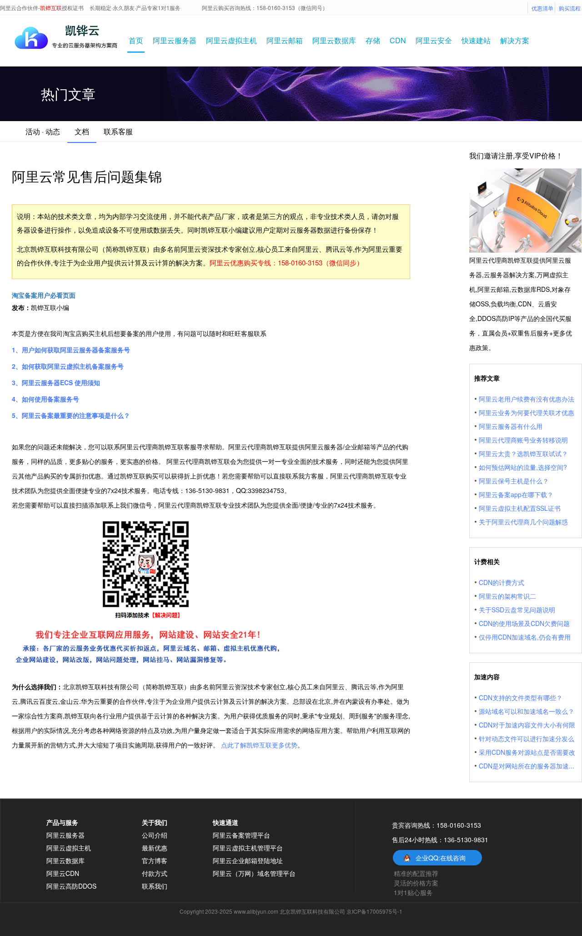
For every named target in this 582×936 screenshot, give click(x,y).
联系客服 (118, 131)
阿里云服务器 (174, 40)
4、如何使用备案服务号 (45, 398)
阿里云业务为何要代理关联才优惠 (526, 412)
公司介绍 (154, 834)
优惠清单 (542, 8)
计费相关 (487, 561)
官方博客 (154, 860)
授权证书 (73, 7)
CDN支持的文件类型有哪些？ (520, 697)
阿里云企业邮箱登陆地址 (248, 860)
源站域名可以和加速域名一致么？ (526, 711)
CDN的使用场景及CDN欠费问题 (524, 623)
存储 (373, 40)
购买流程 (570, 8)
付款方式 (154, 873)
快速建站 (476, 40)
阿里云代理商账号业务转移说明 (523, 439)
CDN (398, 40)
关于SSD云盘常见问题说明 (517, 609)
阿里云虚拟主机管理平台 (248, 847)
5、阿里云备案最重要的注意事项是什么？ (71, 415)
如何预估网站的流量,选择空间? (523, 467)
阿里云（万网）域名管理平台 (254, 873)
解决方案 (514, 40)
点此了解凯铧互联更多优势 (259, 744)
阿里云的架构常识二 (507, 595)
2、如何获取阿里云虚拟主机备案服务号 (68, 366)
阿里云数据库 (334, 40)
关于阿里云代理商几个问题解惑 (523, 521)
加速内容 (487, 676)
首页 (136, 40)
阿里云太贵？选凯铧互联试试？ (523, 453)
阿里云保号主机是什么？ (514, 480)
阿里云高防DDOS (71, 885)
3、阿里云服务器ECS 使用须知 (56, 382)
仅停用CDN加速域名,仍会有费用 (525, 636)
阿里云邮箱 (284, 40)
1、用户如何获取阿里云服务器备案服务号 (71, 349)
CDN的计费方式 (501, 582)
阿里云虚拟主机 (231, 40)
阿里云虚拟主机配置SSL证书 (520, 508)
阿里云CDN (62, 873)
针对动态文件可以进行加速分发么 (526, 738)
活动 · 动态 (42, 131)
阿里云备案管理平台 (241, 834)
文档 (82, 131)
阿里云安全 (434, 40)
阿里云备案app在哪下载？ (516, 494)
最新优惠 (154, 847)
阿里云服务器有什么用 (510, 426)
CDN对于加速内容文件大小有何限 (527, 724)
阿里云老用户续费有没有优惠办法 (526, 398)
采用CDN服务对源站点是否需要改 (527, 752)
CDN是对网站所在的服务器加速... (526, 765)
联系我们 (154, 885)
